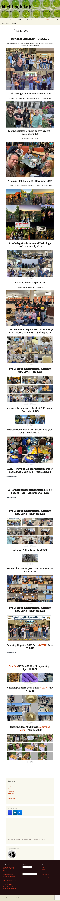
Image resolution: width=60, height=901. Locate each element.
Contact (14, 23)
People (9, 20)
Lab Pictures (49, 20)
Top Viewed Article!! (7, 884)
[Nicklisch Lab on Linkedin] (15, 812)
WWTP (42, 645)
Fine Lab (13, 666)
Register (44, 867)
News (3, 20)
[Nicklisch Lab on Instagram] (10, 812)
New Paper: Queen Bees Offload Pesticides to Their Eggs (9, 868)
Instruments (40, 20)
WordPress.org (45, 877)
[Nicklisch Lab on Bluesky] (19, 812)
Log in (43, 869)
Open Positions (5, 23)
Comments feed (45, 874)
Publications (30, 20)
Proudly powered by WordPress (13, 897)
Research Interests (19, 20)
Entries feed (45, 872)
